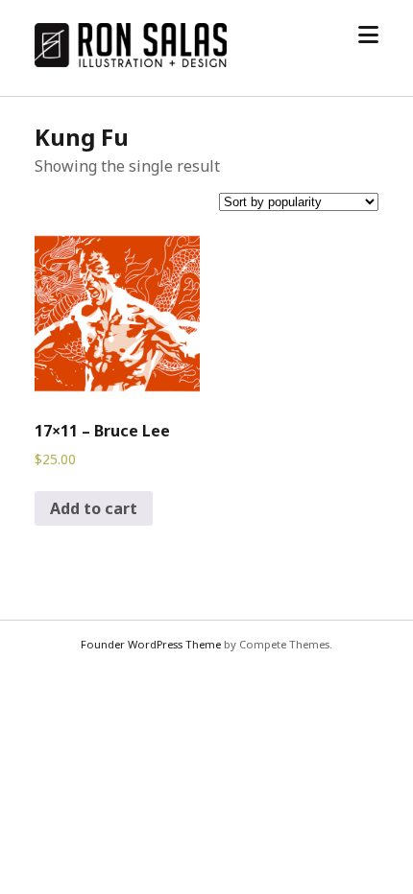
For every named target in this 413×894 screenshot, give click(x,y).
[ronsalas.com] (131, 61)
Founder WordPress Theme (151, 644)
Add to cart (93, 508)
